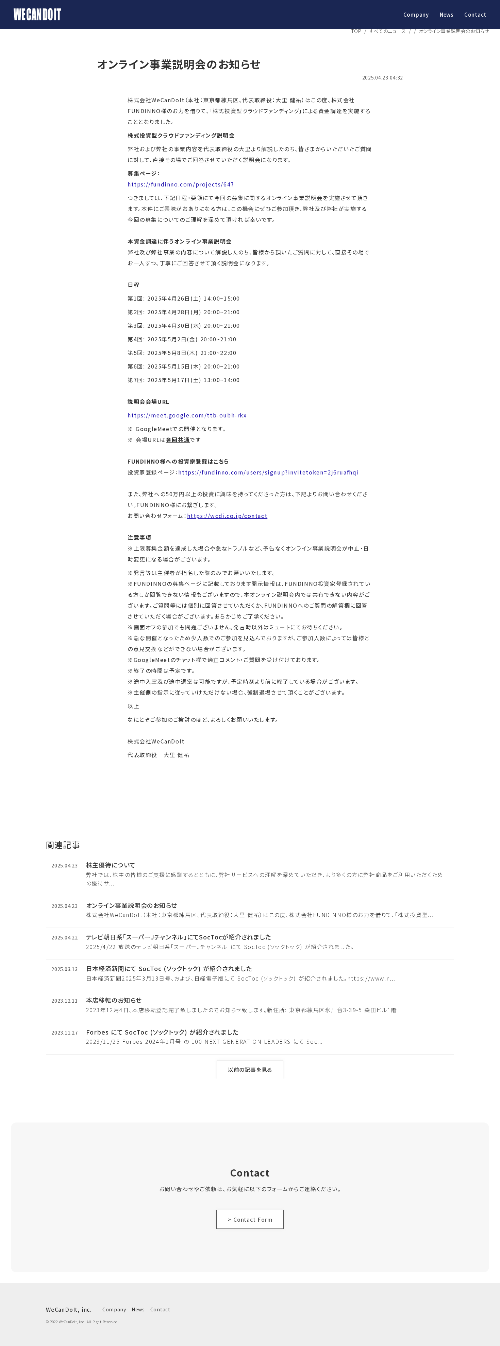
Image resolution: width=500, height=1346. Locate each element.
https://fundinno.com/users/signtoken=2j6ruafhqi (268, 472)
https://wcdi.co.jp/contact (227, 516)
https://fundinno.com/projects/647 (181, 184)
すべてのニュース (387, 31)
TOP (356, 31)
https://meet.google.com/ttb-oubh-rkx (187, 415)
